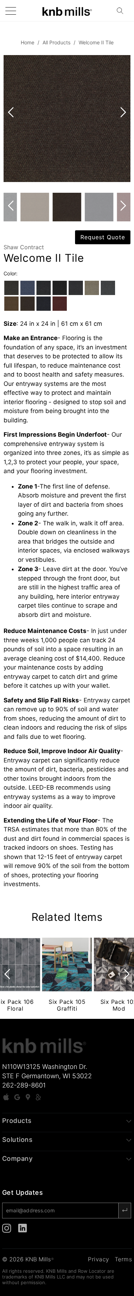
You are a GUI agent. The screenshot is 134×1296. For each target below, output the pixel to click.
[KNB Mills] (67, 10)
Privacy (98, 1259)
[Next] (122, 118)
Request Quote (102, 237)
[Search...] (122, 11)
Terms (123, 1259)
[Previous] (12, 118)
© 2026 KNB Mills (28, 1259)
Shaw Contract (24, 247)
